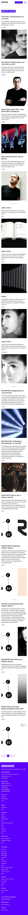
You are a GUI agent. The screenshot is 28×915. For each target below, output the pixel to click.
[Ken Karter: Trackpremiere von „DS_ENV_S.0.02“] (14, 91)
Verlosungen (4, 352)
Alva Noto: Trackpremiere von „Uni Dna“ (12, 18)
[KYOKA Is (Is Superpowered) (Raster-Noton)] (14, 641)
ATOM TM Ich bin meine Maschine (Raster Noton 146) (12, 708)
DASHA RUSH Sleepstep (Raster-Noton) (10, 547)
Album (3, 511)
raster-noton (6, 208)
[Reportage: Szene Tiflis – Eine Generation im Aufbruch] (14, 138)
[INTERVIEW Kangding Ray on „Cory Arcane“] (14, 423)
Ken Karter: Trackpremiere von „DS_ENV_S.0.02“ (12, 63)
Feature (3, 122)
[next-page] (14, 756)
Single (3, 719)
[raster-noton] (14, 233)
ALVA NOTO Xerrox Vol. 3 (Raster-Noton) (11, 496)
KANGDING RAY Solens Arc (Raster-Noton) (11, 660)
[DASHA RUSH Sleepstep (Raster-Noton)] (14, 581)
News (3, 216)
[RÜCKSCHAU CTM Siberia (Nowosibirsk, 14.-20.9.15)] (14, 477)
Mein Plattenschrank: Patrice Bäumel (12, 158)
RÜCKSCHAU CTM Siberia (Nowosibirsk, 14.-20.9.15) (11, 442)
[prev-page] (2, 756)
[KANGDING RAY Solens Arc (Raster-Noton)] (14, 688)
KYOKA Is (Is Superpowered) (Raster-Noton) (12, 605)
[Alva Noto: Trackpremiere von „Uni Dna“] (14, 44)
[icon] (25, 2)
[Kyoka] (14, 323)
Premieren (4, 27)
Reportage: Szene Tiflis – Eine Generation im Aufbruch (12, 110)
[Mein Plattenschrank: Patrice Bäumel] (14, 185)
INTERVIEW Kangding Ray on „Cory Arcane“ (12, 392)
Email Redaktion (5, 789)
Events (3, 261)
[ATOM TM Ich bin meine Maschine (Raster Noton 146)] (14, 735)
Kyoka (3, 296)
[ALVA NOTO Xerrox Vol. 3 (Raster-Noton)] (14, 527)
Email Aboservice (5, 791)
